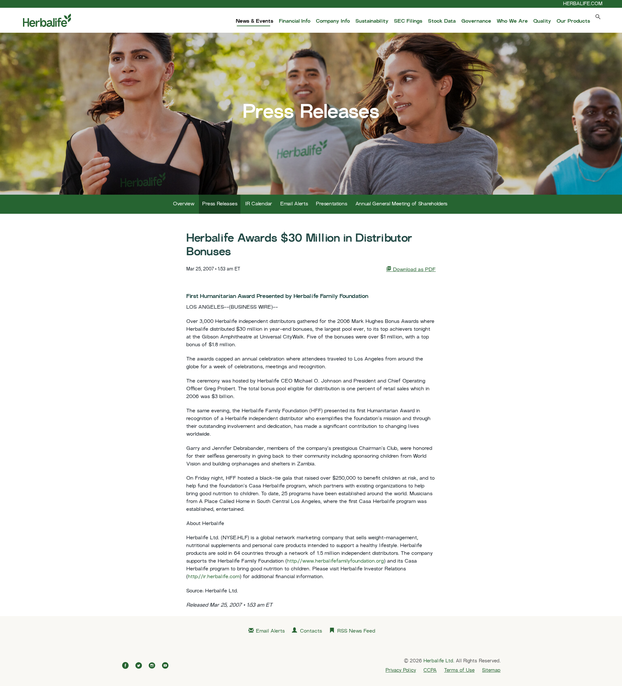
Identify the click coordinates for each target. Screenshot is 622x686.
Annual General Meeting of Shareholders (401, 204)
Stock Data (442, 21)
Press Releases (219, 204)
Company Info (333, 21)
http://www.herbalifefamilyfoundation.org (335, 561)
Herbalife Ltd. (438, 661)
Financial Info (294, 21)
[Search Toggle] (598, 18)
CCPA (430, 670)
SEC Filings (408, 21)
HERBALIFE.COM (583, 4)
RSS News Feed (356, 631)
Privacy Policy (401, 670)
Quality (542, 21)
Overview (183, 204)
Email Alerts (294, 204)
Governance (476, 21)
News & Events (254, 21)
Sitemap (491, 670)
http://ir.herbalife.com (214, 577)
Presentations (331, 204)
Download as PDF (413, 270)
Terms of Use (459, 670)
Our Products (573, 21)
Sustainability (371, 21)
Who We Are (512, 21)
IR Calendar (258, 204)
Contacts (311, 631)
